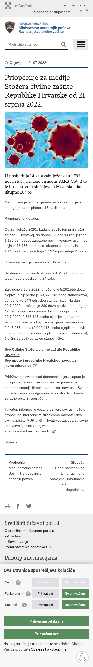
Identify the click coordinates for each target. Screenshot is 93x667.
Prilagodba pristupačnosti (51, 12)
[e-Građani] (26, 5)
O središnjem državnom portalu (29, 531)
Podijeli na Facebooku (18, 506)
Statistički (12, 604)
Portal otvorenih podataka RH (28, 547)
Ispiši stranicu (7, 506)
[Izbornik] (80, 44)
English (63, 5)
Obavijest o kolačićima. (48, 649)
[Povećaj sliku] (47, 140)
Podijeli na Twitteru (28, 506)
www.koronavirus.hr (34, 431)
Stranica (11, 442)
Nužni (9, 582)
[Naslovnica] (47, 28)
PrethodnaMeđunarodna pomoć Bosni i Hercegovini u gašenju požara (25, 470)
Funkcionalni (14, 593)
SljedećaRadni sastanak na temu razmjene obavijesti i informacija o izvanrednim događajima (67, 476)
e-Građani (80, 5)
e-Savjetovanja (16, 542)
